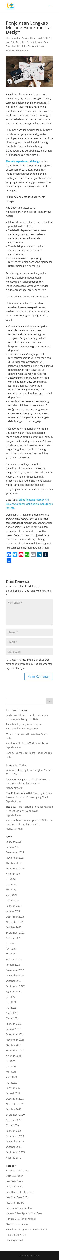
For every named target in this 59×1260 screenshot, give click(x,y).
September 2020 (15, 1114)
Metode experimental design (23, 161)
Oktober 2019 (13, 1146)
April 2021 (11, 1077)
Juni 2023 (11, 948)
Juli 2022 (10, 997)
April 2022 (11, 1013)
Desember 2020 (15, 1098)
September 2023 (15, 932)
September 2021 (15, 1050)
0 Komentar (22, 50)
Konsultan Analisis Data (23, 38)
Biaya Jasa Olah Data (17, 1170)
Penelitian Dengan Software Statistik (26, 1229)
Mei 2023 (11, 954)
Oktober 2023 (13, 927)
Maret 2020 (12, 1125)
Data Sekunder (14, 1176)
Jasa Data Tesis (13, 42)
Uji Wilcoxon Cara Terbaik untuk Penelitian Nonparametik (27, 783)
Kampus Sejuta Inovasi (19, 820)
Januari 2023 (13, 964)
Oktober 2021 (13, 1045)
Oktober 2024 (13, 863)
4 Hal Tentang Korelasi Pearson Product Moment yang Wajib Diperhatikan (29, 797)
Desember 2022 (15, 970)
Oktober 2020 (13, 1109)
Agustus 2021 (13, 1056)
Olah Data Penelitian (17, 1224)
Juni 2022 (11, 1002)
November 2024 (15, 857)
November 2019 (15, 1141)
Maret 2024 (12, 900)
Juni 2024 (11, 884)
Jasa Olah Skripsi (15, 1202)
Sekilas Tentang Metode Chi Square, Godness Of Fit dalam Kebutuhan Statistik (29, 504)
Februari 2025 (14, 841)
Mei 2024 (11, 890)
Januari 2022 (13, 1029)
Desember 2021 (15, 1034)
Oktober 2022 (13, 981)
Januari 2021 (13, 1093)
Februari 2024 (14, 906)
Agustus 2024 (13, 873)
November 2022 (15, 975)
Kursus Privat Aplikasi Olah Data (24, 1213)
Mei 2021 (11, 1072)
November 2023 (15, 922)
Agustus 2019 (13, 1157)
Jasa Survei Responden (19, 1208)
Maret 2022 (12, 1018)
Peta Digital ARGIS (16, 1234)
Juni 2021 (11, 1066)
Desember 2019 (15, 1136)
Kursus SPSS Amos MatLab (21, 1218)
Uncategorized (14, 1240)
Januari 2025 (13, 847)
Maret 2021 (12, 1082)
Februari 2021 (14, 1088)
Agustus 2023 (13, 938)
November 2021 (15, 1039)
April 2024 (11, 895)
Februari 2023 (14, 959)
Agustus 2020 (13, 1120)
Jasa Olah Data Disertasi (19, 1192)
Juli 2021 (10, 1061)
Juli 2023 (10, 943)
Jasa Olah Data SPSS (17, 1197)
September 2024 (15, 868)
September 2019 (15, 1152)
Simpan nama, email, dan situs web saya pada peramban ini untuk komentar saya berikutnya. (29, 664)
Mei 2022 (11, 1007)
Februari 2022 (14, 1023)
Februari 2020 (14, 1131)
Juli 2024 (10, 879)
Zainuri (10, 770)
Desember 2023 (15, 916)
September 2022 (15, 986)
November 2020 (15, 1104)
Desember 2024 (15, 852)
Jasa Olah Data (29, 42)
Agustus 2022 (13, 991)
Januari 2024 (13, 911)
